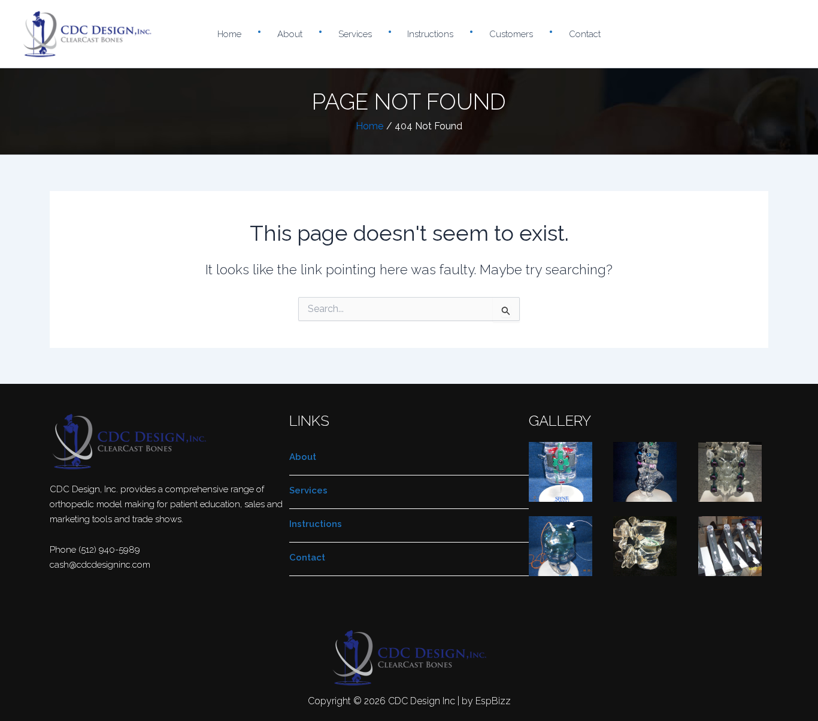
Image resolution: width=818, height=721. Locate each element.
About (289, 34)
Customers (511, 34)
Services (355, 34)
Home (229, 34)
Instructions (430, 34)
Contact (585, 34)
